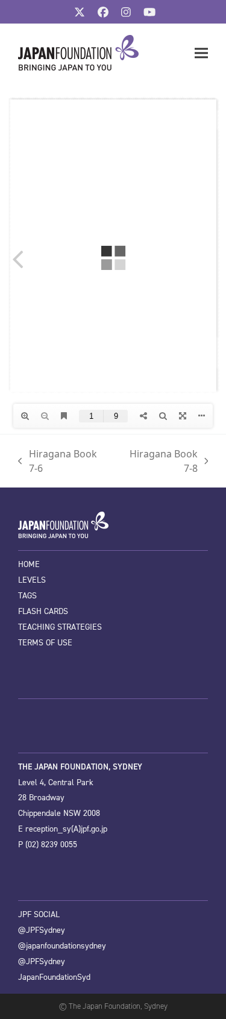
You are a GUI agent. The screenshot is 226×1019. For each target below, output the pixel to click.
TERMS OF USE (45, 642)
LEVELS (32, 580)
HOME (29, 564)
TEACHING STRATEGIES (60, 627)
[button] (201, 53)
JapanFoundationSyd (54, 977)
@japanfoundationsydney (62, 946)
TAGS (27, 595)
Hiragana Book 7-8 (158, 461)
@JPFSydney (41, 930)
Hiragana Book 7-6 (57, 461)
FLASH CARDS (43, 611)
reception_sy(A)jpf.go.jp (66, 829)
